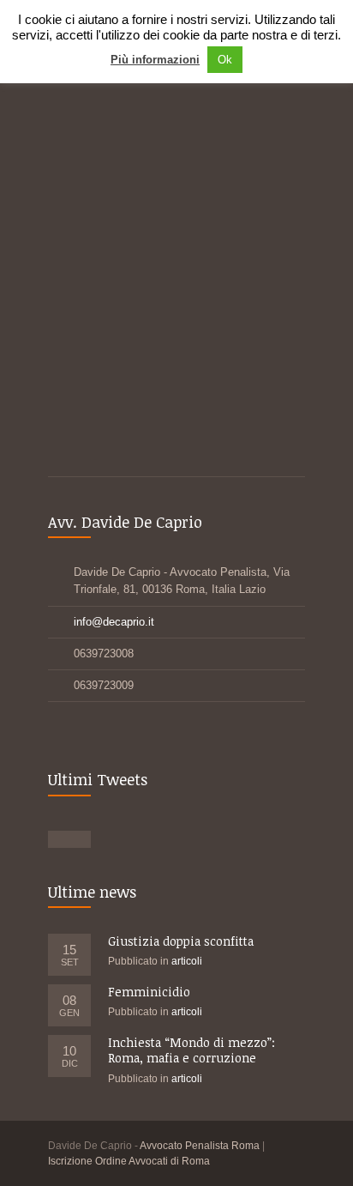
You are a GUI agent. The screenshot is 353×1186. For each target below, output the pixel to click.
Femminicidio (149, 991)
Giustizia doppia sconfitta (181, 941)
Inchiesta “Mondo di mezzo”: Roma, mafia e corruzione (191, 1050)
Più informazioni (155, 59)
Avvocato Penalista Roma (200, 1146)
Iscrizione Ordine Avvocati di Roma (129, 1161)
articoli (186, 961)
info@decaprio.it (114, 621)
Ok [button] (225, 59)
